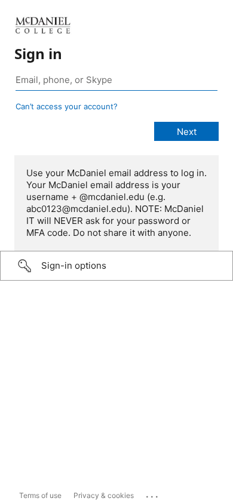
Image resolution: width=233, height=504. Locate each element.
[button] (116, 265)
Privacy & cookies (103, 495)
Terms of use (40, 495)
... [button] (153, 494)
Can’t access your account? (67, 106)
